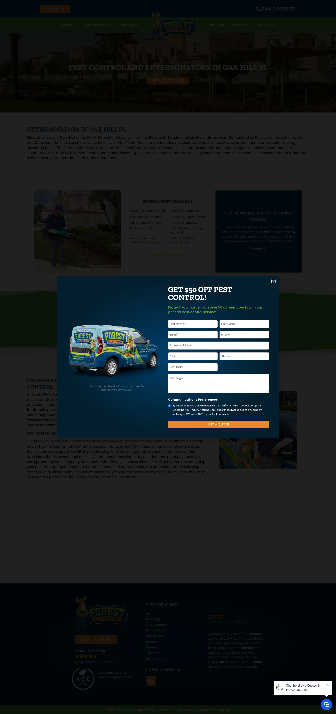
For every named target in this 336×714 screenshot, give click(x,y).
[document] (168, 357)
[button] (273, 281)
